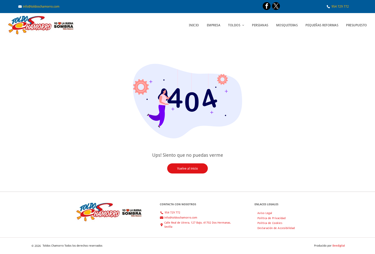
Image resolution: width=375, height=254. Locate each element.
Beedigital (338, 245)
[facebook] (267, 6)
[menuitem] (194, 25)
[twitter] (276, 6)
